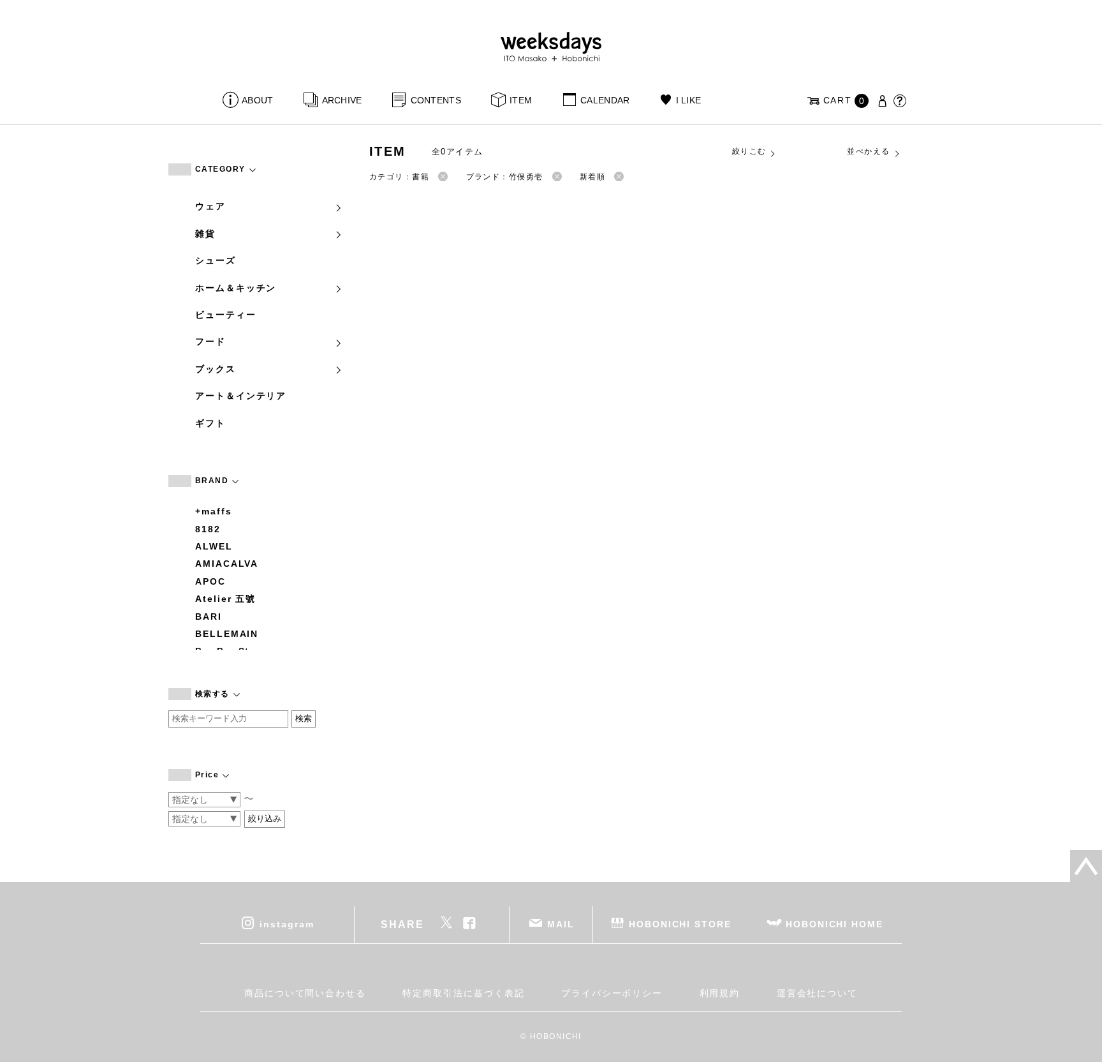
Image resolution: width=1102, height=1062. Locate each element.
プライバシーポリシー (612, 993)
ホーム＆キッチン (235, 288)
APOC (210, 581)
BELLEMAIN (226, 634)
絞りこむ (749, 151)
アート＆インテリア (240, 396)
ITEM (521, 100)
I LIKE (688, 100)
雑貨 (205, 233)
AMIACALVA (226, 563)
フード (210, 341)
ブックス (215, 369)
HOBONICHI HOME (834, 924)
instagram (287, 924)
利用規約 (720, 993)
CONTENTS (436, 100)
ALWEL (214, 546)
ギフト (210, 423)
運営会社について (817, 993)
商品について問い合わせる (305, 993)
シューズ (215, 260)
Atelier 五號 (225, 599)
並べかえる (868, 151)
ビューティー (225, 315)
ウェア (210, 206)
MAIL (561, 924)
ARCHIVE (342, 100)
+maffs (213, 511)
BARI (208, 616)
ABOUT (257, 100)
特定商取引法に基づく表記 (463, 993)
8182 (208, 529)
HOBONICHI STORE (680, 924)
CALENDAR (604, 100)
